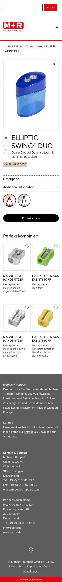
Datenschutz (17, 566)
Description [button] (11, 179)
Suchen (51, 7)
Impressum (34, 566)
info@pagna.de (12, 528)
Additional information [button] (18, 187)
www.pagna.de (12, 532)
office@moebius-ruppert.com (21, 489)
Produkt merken (31, 218)
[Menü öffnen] (57, 27)
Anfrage (29, 432)
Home (19, 46)
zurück (9, 46)
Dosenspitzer (34, 46)
